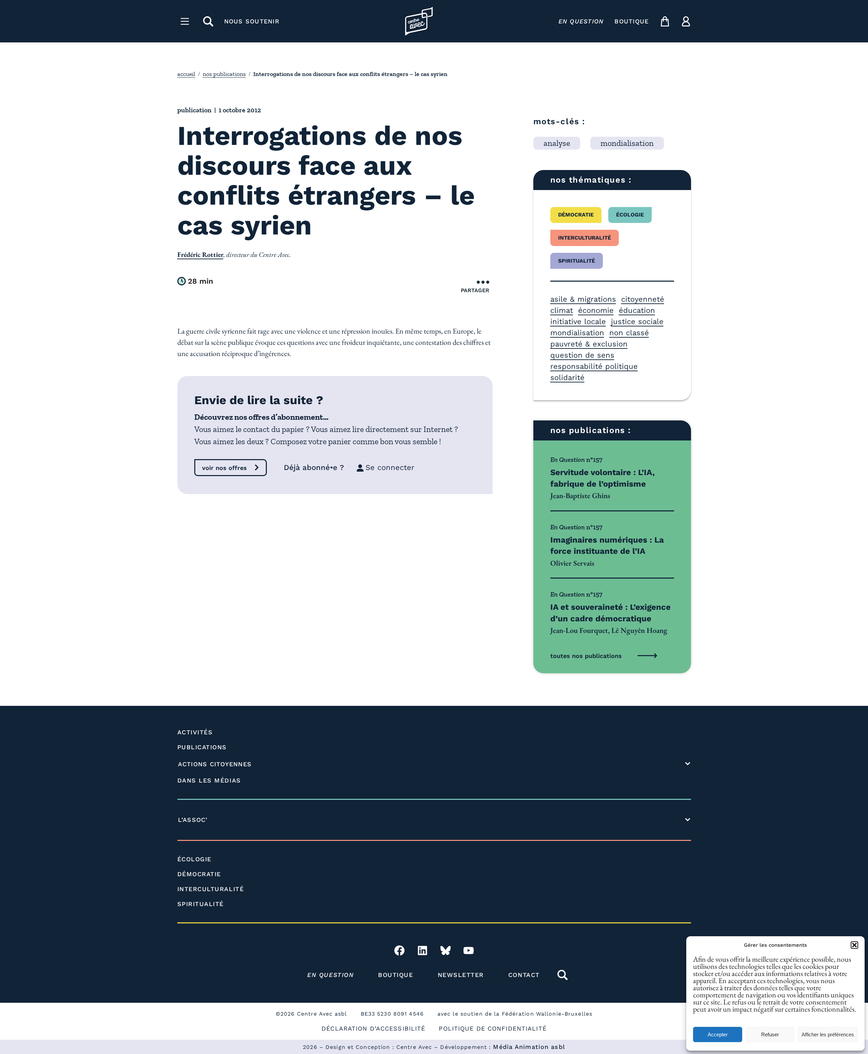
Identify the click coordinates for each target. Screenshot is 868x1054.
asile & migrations (583, 299)
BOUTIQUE (631, 21)
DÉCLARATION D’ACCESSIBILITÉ (373, 1028)
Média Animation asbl (529, 1046)
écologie (630, 214)
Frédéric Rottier (200, 254)
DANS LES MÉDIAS (209, 780)
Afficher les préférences (828, 1034)
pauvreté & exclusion (589, 344)
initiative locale (578, 321)
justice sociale (637, 321)
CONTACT (524, 974)
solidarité (567, 377)
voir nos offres (224, 467)
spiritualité (576, 261)
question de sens (582, 355)
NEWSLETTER (461, 974)
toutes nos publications (586, 655)
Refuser (770, 1034)
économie (596, 310)
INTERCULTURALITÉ (210, 888)
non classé (629, 332)
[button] (854, 945)
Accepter (718, 1034)
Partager (475, 290)
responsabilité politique (594, 366)
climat (561, 310)
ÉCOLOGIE (194, 859)
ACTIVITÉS (195, 732)
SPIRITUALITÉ (200, 903)
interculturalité (584, 237)
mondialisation (577, 332)
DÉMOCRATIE (199, 874)
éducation (637, 310)
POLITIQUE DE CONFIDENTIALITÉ (492, 1028)
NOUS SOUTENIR (251, 21)
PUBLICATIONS (202, 747)
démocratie (576, 214)
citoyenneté (642, 299)
